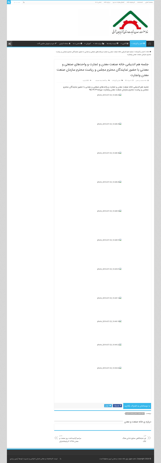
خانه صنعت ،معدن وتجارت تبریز (135, 413)
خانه (148, 51)
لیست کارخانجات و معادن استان (46, 458)
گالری (124, 43)
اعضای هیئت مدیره (118, 2)
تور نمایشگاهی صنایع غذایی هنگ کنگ (134, 438)
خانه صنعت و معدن (141, 80)
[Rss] (24, 2)
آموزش (88, 43)
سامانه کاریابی (63, 43)
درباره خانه (107, 2)
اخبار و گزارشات (137, 43)
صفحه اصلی (149, 2)
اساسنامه (140, 2)
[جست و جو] (9, 2)
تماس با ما (98, 2)
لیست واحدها (111, 43)
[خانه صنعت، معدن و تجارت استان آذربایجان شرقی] (115, 22)
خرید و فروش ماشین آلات (45, 43)
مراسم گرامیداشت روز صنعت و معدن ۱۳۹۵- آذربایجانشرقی (70, 438)
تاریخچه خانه (131, 2)
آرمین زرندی (14, 458)
